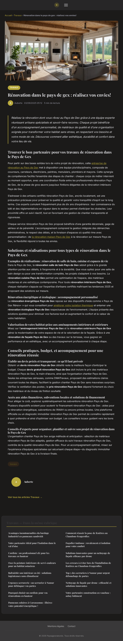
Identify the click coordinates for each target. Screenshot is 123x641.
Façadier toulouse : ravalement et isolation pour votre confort (88, 545)
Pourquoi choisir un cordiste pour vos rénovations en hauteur (28, 594)
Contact (71, 626)
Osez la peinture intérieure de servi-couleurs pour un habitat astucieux (32, 564)
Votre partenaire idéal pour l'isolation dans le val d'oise (32, 545)
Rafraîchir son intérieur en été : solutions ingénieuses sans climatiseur (29, 574)
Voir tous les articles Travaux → (25, 497)
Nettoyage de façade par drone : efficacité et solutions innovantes (88, 584)
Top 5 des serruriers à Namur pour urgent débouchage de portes (88, 574)
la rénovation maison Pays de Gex (51, 236)
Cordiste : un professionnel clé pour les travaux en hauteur (28, 555)
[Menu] (66, 5)
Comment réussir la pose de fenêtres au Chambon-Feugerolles (87, 535)
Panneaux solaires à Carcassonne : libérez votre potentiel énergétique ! (30, 604)
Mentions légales (56, 626)
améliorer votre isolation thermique (73, 305)
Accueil (8, 15)
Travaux (18, 15)
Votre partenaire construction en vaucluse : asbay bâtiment (88, 594)
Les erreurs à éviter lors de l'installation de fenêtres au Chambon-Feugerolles (88, 564)
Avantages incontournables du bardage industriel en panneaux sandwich (28, 535)
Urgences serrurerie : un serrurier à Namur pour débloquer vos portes (31, 584)
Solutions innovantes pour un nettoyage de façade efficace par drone (88, 555)
